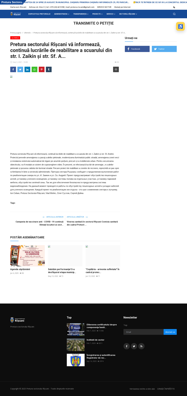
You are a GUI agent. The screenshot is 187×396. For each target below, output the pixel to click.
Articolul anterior (54, 217)
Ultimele (27, 32)
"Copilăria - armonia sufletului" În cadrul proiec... (102, 271)
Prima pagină (15, 32)
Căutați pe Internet (122, 7)
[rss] (141, 346)
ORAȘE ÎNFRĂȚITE (166, 388)
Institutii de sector (95, 340)
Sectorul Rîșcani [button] (127, 14)
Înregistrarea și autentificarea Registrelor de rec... (101, 356)
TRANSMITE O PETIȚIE (93, 23)
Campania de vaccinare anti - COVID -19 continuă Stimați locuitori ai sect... (39, 223)
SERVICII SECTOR (104, 7)
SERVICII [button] (110, 14)
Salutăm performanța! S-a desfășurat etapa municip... (62, 271)
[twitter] (134, 346)
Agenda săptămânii (20, 269)
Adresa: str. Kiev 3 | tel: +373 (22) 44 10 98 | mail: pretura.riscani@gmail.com (61, 7)
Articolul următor (75, 217)
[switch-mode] (174, 7)
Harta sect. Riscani (18, 7)
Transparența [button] (80, 14)
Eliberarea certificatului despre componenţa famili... (102, 326)
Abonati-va (170, 332)
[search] (174, 14)
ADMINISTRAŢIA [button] (60, 14)
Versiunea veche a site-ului (142, 388)
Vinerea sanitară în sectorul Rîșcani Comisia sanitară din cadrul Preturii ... (92, 223)
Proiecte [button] (96, 14)
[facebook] (126, 346)
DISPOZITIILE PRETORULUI (39, 14)
